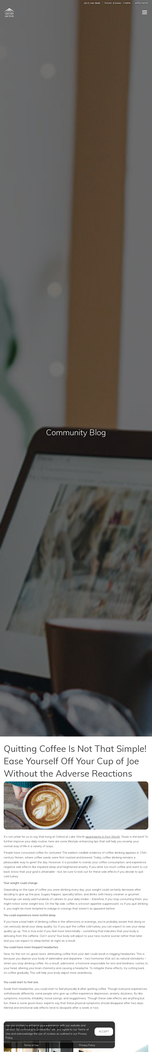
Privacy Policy (87, 1045)
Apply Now (141, 3)
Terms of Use (31, 1045)
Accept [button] (104, 1031)
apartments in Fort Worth (103, 836)
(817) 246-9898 (92, 3)
